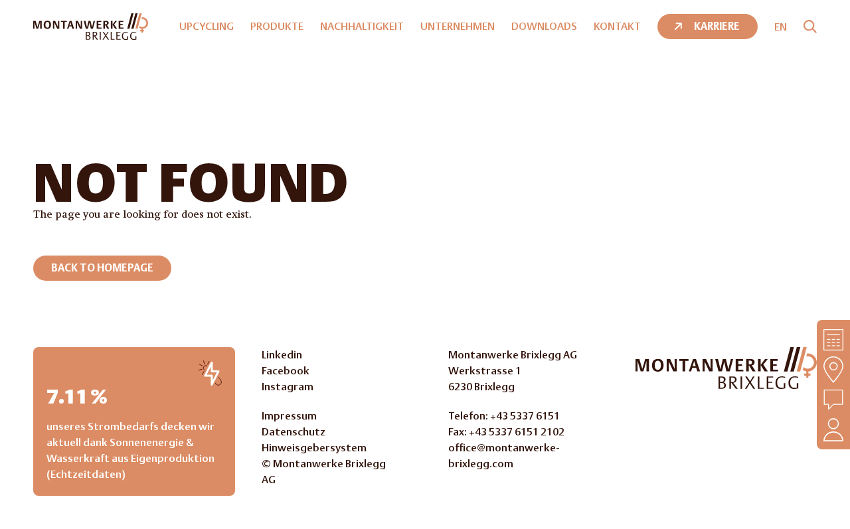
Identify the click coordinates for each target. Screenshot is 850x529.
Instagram (287, 386)
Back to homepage (102, 268)
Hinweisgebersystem (314, 447)
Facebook (285, 370)
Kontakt (617, 26)
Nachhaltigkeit (362, 26)
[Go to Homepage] (726, 368)
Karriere (717, 26)
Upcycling (206, 26)
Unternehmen (457, 26)
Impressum (289, 416)
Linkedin (282, 354)
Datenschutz (293, 431)
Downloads (544, 26)
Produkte (276, 26)
